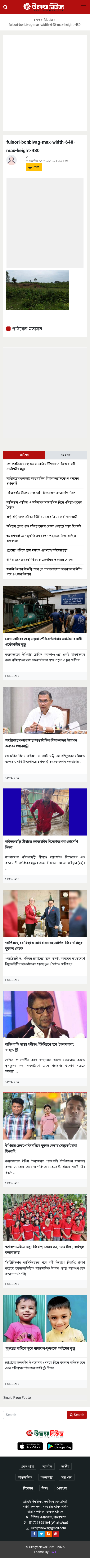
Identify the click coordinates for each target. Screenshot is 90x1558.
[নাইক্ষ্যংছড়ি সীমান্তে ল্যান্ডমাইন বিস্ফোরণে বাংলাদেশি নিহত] (45, 812)
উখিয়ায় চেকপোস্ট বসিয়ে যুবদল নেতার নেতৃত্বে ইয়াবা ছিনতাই (43, 526)
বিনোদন (28, 1488)
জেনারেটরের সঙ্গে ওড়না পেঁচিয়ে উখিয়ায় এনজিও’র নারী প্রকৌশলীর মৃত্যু (43, 642)
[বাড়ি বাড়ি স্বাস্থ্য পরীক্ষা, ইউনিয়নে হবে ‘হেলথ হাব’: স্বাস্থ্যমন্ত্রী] (45, 1014)
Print (36, 167)
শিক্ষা (45, 1488)
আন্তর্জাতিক (25, 1477)
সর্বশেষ (24, 455)
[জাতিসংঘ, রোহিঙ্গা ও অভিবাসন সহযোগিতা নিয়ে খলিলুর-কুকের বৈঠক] (45, 913)
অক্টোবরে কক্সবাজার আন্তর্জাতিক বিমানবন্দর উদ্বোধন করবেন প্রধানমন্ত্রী (41, 743)
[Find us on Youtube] (56, 1534)
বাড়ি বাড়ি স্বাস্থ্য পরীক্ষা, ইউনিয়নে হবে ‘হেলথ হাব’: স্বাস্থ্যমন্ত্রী (41, 517)
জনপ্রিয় (66, 455)
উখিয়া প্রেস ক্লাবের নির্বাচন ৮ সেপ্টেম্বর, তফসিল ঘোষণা (39, 560)
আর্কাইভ (47, 1467)
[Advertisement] (45, 82)
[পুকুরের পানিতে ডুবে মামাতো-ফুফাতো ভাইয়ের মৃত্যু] (45, 1318)
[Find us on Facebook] (34, 1534)
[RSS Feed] (48, 1534)
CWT (53, 1552)
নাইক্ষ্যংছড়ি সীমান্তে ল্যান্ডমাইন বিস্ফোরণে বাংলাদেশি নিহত (40, 493)
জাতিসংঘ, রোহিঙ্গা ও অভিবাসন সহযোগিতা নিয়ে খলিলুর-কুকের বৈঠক (44, 946)
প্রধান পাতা (27, 1467)
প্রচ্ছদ (36, 20)
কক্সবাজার (47, 1477)
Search (78, 1415)
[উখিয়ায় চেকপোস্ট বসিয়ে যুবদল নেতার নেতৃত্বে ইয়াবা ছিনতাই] (45, 1116)
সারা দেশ (66, 1477)
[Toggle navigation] (83, 7)
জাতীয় (65, 1467)
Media (48, 20)
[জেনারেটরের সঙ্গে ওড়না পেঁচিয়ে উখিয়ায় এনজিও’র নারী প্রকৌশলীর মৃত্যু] (45, 609)
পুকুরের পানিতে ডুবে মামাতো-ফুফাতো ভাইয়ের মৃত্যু (36, 550)
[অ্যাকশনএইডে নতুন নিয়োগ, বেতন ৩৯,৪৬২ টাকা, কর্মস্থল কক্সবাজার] (45, 1217)
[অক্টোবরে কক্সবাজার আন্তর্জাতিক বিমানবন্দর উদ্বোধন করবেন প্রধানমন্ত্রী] (45, 710)
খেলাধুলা (62, 1488)
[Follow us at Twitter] (41, 1534)
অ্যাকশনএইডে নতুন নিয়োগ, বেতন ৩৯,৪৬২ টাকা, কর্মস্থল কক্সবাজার (44, 1250)
